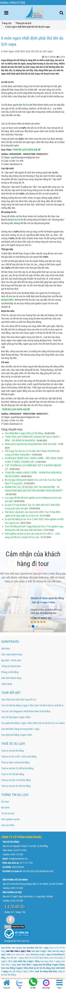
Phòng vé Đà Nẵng (10, 672)
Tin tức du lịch (7, 813)
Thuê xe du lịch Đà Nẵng (12, 750)
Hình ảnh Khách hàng (11, 678)
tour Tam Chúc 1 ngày (27, 964)
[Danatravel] (35, 12)
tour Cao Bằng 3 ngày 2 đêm (14, 968)
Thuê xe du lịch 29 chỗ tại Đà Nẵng (17, 768)
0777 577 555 (26, 863)
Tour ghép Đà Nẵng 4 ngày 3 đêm (16, 735)
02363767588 (19, 850)
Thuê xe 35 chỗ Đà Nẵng (12, 774)
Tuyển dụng (6, 684)
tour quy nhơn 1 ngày (50, 961)
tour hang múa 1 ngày (21, 954)
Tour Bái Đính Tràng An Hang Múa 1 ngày (20, 729)
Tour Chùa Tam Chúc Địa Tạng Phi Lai (18, 699)
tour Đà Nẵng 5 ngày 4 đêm (51, 964)
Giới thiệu (5, 648)
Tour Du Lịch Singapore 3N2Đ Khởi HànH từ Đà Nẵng (25, 711)
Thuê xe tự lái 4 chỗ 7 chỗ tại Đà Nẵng (19, 756)
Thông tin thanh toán (11, 666)
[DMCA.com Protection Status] (14, 926)
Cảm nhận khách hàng (11, 654)
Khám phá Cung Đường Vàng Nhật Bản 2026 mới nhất (31, 444)
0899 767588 (17, 888)
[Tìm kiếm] (61, 13)
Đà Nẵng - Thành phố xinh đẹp (47, 598)
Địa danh (5, 807)
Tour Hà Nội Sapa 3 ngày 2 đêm (16, 717)
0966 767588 (17, 854)
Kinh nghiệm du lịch (10, 819)
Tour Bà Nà (5, 948)
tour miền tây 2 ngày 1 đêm (26, 961)
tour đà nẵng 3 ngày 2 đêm (21, 971)
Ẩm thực (5, 801)
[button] (24, 626)
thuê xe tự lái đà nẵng (39, 968)
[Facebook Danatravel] (10, 920)
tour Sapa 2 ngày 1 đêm (41, 951)
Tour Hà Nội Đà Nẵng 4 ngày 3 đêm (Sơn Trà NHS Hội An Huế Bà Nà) (33, 705)
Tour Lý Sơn (16, 948)
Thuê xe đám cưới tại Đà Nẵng (15, 762)
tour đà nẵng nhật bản (46, 971)
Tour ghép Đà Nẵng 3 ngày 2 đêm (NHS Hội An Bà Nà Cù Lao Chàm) (33, 723)
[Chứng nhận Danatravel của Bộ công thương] (17, 933)
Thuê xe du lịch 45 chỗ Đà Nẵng (16, 786)
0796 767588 (17, 900)
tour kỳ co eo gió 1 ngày (40, 954)
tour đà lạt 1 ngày (15, 957)
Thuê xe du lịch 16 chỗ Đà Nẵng (16, 780)
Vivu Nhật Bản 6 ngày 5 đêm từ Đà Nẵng (24, 433)
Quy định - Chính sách (11, 660)
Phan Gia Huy (22, 941)
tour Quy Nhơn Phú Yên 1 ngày (35, 948)
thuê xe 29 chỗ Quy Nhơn (37, 957)
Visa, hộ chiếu (7, 825)
